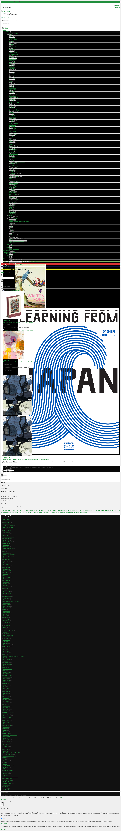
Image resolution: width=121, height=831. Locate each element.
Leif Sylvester (6, 659)
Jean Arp (5, 632)
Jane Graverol (6, 625)
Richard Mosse (6, 736)
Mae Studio (6, 665)
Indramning (6, 619)
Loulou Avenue (6, 662)
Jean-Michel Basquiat (8, 635)
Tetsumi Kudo (6, 760)
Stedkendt (5, 751)
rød (41, 512)
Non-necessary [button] (4, 823)
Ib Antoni (5, 615)
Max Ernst (5, 678)
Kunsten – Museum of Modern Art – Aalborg (18, 238)
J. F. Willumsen (6, 622)
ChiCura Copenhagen (8, 548)
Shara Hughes (6, 743)
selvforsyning (45, 512)
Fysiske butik (6, 23)
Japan (4, 627)
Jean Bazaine (6, 633)
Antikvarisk (6, 532)
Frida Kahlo (6, 582)
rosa (39, 512)
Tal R (4, 759)
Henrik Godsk (6, 604)
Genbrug (5, 590)
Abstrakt (56, 510)
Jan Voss (5, 624)
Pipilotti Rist (6, 722)
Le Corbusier (6, 657)
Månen (10, 248)
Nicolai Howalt (6, 691)
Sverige (52, 512)
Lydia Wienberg (12, 214)
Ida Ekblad (5, 617)
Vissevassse (6, 772)
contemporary (75, 510)
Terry (60, 512)
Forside (2, 272)
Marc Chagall (6, 672)
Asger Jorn (5, 535)
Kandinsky (5, 643)
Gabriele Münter (7, 586)
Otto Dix (5, 704)
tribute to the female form (72, 512)
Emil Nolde (5, 574)
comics (70, 510)
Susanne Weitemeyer (13, 216)
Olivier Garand (6, 699)
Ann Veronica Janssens (13, 111)
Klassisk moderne (5, 512)
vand (84, 512)
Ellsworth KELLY (7, 570)
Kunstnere (8, 34)
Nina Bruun (6, 693)
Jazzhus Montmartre (13, 234)
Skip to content (4, 25)
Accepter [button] (63, 797)
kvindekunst (14, 512)
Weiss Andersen (7, 775)
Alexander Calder (7, 520)
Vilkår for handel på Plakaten (10, 465)
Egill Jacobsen (6, 567)
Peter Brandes (6, 709)
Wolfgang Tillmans (7, 783)
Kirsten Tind (6, 652)
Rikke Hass (5, 738)
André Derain (6, 524)
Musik (4, 686)
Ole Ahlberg (6, 698)
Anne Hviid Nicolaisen (8, 527)
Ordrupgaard (6, 701)
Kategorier (8, 215)
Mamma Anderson (7, 669)
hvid (119, 510)
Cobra (4, 551)
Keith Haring (6, 651)
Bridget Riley (6, 540)
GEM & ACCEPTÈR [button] (5, 829)
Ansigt (60, 510)
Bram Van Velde (7, 538)
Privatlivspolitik (9, 469)
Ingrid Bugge (6, 620)
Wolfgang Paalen (7, 781)
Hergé (4, 609)
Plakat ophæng (6, 723)
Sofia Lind (5, 749)
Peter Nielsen (6, 714)
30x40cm (15, 510)
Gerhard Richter (7, 595)
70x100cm (43, 510)
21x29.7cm (3, 510)
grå (108, 510)
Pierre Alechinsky (7, 717)
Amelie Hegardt (7, 522)
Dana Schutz (6, 553)
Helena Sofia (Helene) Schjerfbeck (16, 173)
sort (49, 512)
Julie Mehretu (6, 640)
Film (4, 575)
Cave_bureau (6, 545)
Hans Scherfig (6, 599)
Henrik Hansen (12, 81)
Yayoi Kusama (6, 785)
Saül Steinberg (6, 741)
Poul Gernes (6, 727)
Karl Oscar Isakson (7, 644)
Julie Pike (5, 641)
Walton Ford (6, 773)
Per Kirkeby (6, 707)
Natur (4, 690)
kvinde (10, 512)
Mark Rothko (6, 673)
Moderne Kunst (21, 512)
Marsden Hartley (7, 675)
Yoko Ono (5, 786)
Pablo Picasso (6, 706)
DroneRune (6, 564)
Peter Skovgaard (7, 715)
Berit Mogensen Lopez (8, 537)
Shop (4, 27)
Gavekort (5, 588)
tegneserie (56, 512)
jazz (1, 512)
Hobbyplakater (12, 229)
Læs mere (68, 797)
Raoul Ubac (6, 731)
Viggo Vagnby (12, 209)
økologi (86, 512)
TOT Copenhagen (12, 200)
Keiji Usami (5, 649)
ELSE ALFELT (6, 572)
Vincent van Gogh (7, 770)
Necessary (4, 818)
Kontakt (5, 475)
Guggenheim (6, 598)
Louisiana (5, 661)
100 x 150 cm (50, 510)
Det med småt (9, 468)
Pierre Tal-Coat (7, 719)
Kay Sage (5, 648)
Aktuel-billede (12, 308)
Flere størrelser (101, 510)
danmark (82, 510)
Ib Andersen (6, 614)
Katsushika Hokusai (7, 646)
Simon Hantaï (6, 748)
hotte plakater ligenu (10, 266)
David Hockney (6, 559)
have (114, 510)
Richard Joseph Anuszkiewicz (10, 735)
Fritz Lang (5, 583)
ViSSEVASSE (11, 258)
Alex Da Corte (6, 519)
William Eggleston (7, 778)
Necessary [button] (3, 816)
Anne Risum (6, 528)
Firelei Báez (6, 578)
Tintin (10, 256)
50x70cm (22, 510)
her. (35, 261)
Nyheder (5, 694)
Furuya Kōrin (6, 585)
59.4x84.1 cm (36, 510)
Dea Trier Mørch (7, 561)
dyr (86, 510)
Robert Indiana (6, 739)
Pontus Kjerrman (7, 725)
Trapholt (5, 764)
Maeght (10, 244)
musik (27, 512)
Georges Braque (7, 593)
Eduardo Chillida (7, 566)
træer (81, 512)
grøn (110, 510)
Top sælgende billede (13, 453)
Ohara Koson (6, 696)
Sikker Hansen (6, 744)
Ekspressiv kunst (90, 510)
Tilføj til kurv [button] (6, 320)
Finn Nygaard (6, 577)
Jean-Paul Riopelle (7, 636)
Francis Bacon (6, 580)
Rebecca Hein (6, 733)
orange (33, 512)
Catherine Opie (6, 543)
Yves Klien (5, 788)
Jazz (4, 628)
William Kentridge (7, 780)
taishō (4, 757)
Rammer (5, 730)
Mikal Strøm (6, 683)
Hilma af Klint (6, 611)
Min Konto (117, 5)
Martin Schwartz (12, 178)
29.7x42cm (9, 510)
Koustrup (5, 654)
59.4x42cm (30, 510)
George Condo (6, 591)
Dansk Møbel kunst (7, 556)
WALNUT (11, 260)
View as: (2, 279)
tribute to (63, 512)
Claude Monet (6, 549)
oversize (36, 512)
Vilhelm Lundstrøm (7, 768)
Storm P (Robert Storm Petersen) (11, 752)
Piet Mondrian (6, 720)
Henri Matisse (6, 603)
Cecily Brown (6, 546)
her (20, 264)
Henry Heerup (6, 607)
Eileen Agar (6, 569)
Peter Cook (6, 710)
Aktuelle (8, 265)
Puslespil (5, 728)
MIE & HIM (6, 681)
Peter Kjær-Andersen (8, 712)
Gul (112, 510)
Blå (67, 510)
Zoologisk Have (7, 789)
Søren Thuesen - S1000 (8, 756)
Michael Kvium (6, 680)
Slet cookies (3, 799)
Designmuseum (6, 562)
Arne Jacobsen (6, 533)
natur (30, 512)
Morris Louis (6, 685)
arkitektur (64, 510)
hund (116, 510)
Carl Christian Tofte (8, 541)
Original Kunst (6, 702)
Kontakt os (117, 7)
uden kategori (6, 767)
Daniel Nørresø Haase (8, 554)
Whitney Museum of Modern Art (15, 259)
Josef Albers (6, 638)
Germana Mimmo (7, 596)
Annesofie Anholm (7, 530)
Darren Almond (6, 557)
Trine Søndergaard (7, 765)
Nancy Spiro (6, 688)
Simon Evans (6, 746)
